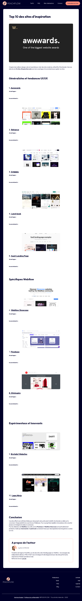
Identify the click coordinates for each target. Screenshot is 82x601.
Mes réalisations (49, 3)
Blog (57, 586)
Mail (79, 580)
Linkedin (24, 558)
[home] (12, 3)
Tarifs (32, 3)
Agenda (78, 583)
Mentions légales (18, 597)
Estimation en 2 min (73, 3)
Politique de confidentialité (31, 597)
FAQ (39, 3)
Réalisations (55, 577)
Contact (60, 3)
